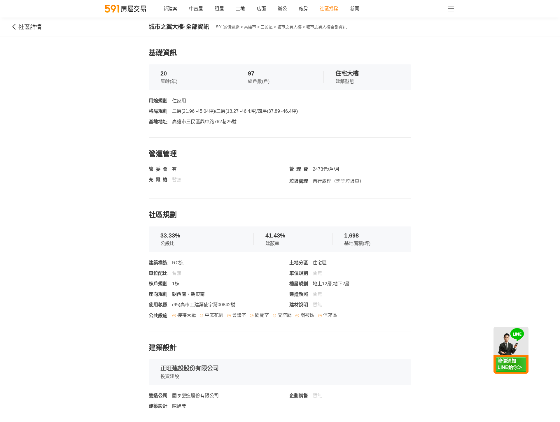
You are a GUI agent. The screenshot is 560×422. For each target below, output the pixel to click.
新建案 (170, 8)
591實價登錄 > (229, 26)
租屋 (219, 8)
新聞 (354, 8)
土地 (240, 8)
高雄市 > (252, 26)
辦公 (282, 8)
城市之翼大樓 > (291, 26)
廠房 (303, 8)
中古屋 (196, 8)
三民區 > (268, 26)
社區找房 (329, 8)
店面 (261, 8)
